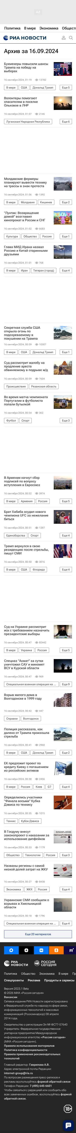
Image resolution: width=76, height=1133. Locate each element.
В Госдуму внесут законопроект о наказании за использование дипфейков (26, 835)
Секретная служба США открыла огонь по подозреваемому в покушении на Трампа (22, 333)
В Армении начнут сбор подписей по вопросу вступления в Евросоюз (22, 481)
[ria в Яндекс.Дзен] (26, 950)
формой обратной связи (53, 1081)
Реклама (34, 980)
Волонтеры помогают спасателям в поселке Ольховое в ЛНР (21, 101)
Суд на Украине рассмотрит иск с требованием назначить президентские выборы (26, 630)
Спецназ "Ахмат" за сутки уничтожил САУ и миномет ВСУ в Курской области (24, 664)
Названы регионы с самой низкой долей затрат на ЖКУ (26, 867)
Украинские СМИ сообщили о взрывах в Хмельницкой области (26, 903)
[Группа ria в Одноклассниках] (56, 950)
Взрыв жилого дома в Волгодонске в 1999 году (23, 696)
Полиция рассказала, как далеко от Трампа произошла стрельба (26, 732)
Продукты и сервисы (59, 980)
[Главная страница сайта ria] (24, 38)
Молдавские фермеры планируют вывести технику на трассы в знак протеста (25, 182)
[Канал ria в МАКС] (11, 950)
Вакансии (10, 997)
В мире (63, 973)
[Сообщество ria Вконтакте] (41, 950)
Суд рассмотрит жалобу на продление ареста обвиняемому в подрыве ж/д (26, 366)
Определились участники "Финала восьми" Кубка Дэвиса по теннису (23, 801)
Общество (28, 973)
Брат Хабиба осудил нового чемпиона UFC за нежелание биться (26, 515)
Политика (10, 973)
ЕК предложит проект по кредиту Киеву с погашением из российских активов (26, 767)
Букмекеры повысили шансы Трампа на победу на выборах (26, 67)
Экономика (47, 973)
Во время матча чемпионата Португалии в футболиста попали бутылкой (26, 400)
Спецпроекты (14, 980)
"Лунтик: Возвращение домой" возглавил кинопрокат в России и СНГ (24, 216)
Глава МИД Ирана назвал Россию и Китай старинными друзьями (26, 250)
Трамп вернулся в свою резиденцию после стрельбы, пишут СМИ (26, 549)
